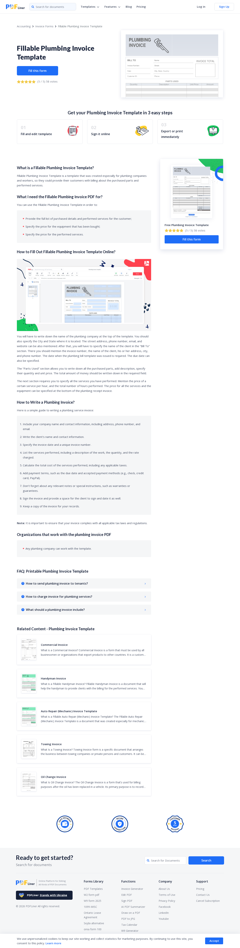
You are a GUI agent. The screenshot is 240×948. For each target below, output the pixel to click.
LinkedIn (164, 913)
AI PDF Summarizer (133, 907)
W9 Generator (129, 930)
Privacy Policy (167, 901)
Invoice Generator (132, 889)
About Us (164, 889)
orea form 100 (92, 929)
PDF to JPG (128, 918)
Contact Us (203, 895)
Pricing (141, 6)
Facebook (165, 907)
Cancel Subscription (208, 901)
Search (206, 860)
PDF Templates (93, 889)
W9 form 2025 (92, 901)
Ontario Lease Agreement (92, 915)
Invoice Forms (44, 26)
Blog (129, 6)
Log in (201, 6)
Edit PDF (126, 895)
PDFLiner (47, 895)
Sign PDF (126, 901)
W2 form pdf (91, 895)
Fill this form (37, 71)
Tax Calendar (129, 924)
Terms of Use (167, 895)
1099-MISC (90, 907)
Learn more (53, 943)
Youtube (164, 918)
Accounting (24, 26)
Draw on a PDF (130, 913)
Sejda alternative (94, 923)
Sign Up (224, 6)
